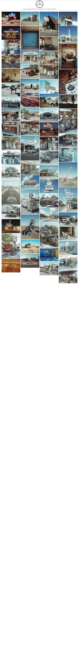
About (46, 9)
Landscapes (25, 9)
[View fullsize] (11, 19)
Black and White (35, 9)
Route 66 (29, 9)
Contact (48, 9)
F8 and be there (41, 9)
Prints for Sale (53, 9)
